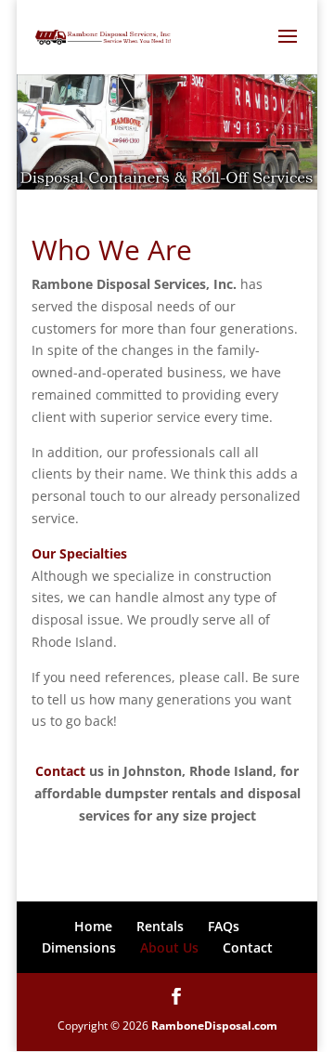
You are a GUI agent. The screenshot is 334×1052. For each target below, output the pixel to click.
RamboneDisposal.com (214, 1025)
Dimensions (79, 947)
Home (93, 926)
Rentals (160, 926)
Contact (60, 771)
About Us (169, 947)
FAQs (223, 926)
